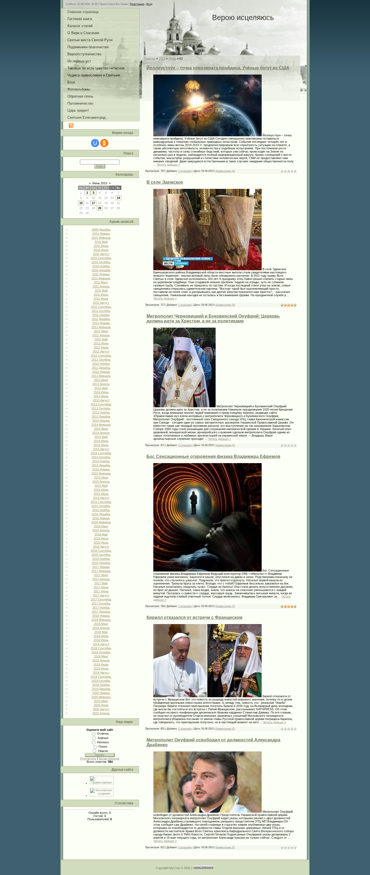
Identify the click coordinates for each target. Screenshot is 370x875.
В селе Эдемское (165, 182)
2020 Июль (101, 705)
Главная (149, 58)
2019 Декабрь (101, 688)
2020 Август (101, 709)
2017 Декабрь (101, 611)
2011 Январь (101, 274)
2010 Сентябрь (101, 258)
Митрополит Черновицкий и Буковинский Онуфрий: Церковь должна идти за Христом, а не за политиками (213, 318)
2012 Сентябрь (101, 355)
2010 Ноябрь (101, 266)
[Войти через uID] (95, 143)
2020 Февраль (101, 697)
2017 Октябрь (101, 603)
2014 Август (101, 449)
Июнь (172, 58)
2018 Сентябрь (101, 648)
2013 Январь (101, 371)
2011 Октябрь (101, 310)
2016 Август (101, 546)
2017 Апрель (101, 579)
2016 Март (101, 526)
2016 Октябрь (101, 554)
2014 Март (101, 428)
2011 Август (101, 302)
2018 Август (101, 644)
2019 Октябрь (101, 680)
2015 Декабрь (101, 514)
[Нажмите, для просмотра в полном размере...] (207, 135)
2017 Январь (101, 567)
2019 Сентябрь (101, 676)
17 (93, 203)
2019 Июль (101, 668)
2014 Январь (101, 420)
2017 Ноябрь (101, 607)
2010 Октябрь (101, 262)
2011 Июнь (101, 294)
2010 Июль (101, 249)
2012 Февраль (101, 327)
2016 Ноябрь (101, 558)
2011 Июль (101, 298)
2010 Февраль (101, 237)
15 (81, 203)
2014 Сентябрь (101, 453)
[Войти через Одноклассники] (104, 143)
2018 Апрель (101, 627)
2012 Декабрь (101, 367)
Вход (149, 4)
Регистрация (137, 4)
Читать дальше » (168, 164)
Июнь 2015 (99, 183)
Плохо (103, 746)
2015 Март (101, 477)
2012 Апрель (101, 335)
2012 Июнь (101, 343)
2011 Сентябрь (101, 306)
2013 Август (101, 400)
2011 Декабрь (101, 319)
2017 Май (101, 583)
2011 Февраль (101, 278)
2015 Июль (101, 493)
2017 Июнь (101, 587)
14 (118, 197)
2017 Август (101, 595)
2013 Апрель (101, 384)
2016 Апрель (101, 530)
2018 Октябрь (101, 652)
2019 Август (101, 672)
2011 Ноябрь (101, 315)
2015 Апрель (101, 481)
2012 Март (101, 331)
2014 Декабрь (101, 465)
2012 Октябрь (101, 359)
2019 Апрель (101, 660)
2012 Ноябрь (101, 363)
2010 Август (101, 254)
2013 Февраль (101, 375)
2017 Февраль (101, 571)
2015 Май (101, 485)
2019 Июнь (101, 664)
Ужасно (103, 751)
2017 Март (101, 575)
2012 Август (101, 351)
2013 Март (101, 380)
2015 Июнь (101, 489)
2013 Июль (101, 396)
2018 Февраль (101, 619)
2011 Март (101, 282)
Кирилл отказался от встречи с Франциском (194, 617)
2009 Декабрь (101, 229)
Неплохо (103, 742)
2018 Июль (101, 640)
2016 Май (101, 534)
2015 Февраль (101, 473)
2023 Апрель (101, 713)
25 (99, 208)
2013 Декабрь (101, 416)
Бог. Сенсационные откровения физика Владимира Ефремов (213, 456)
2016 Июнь (101, 538)
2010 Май (101, 241)
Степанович (185, 171)
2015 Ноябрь (101, 510)
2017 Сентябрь (101, 599)
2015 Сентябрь (101, 501)
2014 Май (101, 436)
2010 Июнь (101, 245)
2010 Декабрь (101, 270)
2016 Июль (101, 542)
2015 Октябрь (101, 506)
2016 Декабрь (101, 562)
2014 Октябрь (101, 457)
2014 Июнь (101, 441)
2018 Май (101, 632)
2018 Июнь (101, 636)
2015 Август (101, 497)
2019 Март (101, 656)
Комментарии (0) (225, 171)
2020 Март (101, 701)
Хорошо (103, 738)
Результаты (88, 758)
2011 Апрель (101, 286)
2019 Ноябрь (101, 684)
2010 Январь (101, 233)
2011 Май (101, 290)
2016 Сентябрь (101, 550)
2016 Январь (101, 518)
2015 (162, 58)
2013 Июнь (101, 392)
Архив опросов (109, 758)
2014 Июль (101, 445)
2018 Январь (101, 615)
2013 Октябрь (101, 408)
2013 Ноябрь (101, 412)
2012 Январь (101, 323)
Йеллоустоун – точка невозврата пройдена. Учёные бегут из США (218, 68)
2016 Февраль (101, 522)
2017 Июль (101, 591)
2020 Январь (101, 693)
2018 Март (101, 623)
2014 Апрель (101, 432)
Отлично (103, 733)
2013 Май (101, 388)
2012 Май (101, 339)
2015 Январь (101, 469)
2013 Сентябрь (101, 404)
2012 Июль (101, 347)
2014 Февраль (101, 424)
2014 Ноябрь (101, 461)
